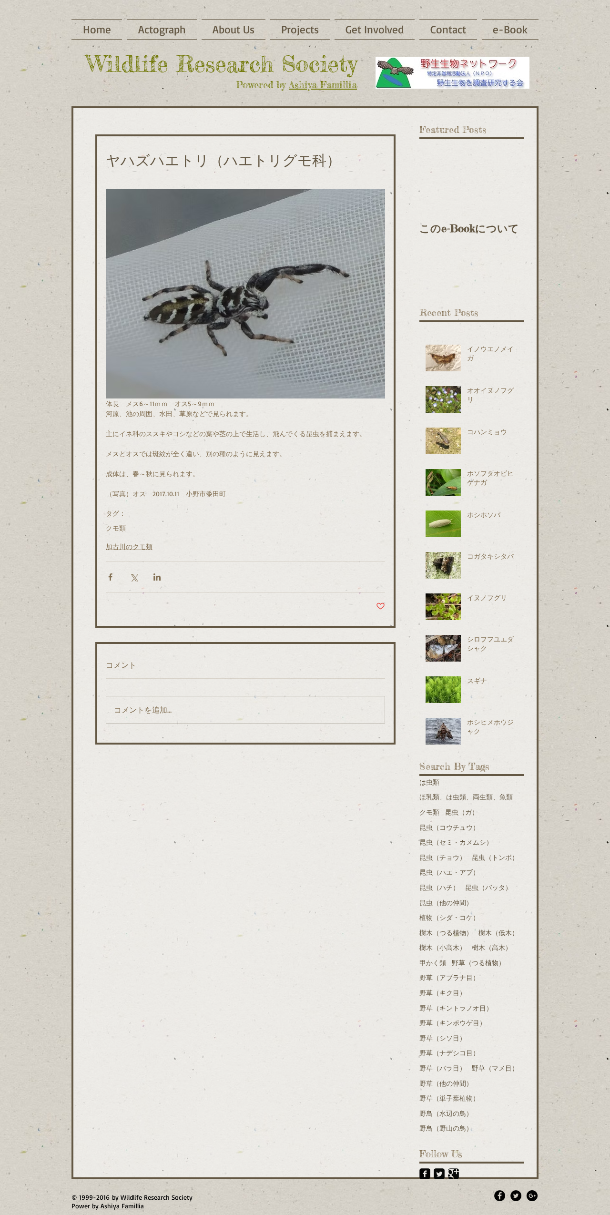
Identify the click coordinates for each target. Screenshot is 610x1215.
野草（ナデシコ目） (449, 1053)
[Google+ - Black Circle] (532, 1195)
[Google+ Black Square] (453, 1173)
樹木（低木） (498, 933)
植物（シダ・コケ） (449, 917)
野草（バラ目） (442, 1068)
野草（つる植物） (478, 963)
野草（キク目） (442, 993)
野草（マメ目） (495, 1068)
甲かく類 (432, 963)
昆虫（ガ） (461, 812)
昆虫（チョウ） (442, 857)
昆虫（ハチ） (439, 887)
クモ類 (116, 528)
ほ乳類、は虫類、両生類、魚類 (466, 797)
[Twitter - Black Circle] (515, 1195)
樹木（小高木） (442, 947)
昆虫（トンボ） (495, 857)
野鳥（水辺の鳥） (446, 1113)
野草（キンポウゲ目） (452, 1023)
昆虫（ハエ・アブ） (449, 872)
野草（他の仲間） (446, 1083)
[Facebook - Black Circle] (499, 1195)
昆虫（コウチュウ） (449, 827)
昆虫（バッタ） (488, 887)
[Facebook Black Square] (424, 1173)
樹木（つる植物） (446, 933)
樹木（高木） (492, 947)
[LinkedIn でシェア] (157, 577)
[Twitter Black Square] (439, 1173)
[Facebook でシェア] (110, 577)
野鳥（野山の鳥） (446, 1128)
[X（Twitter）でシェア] (133, 577)
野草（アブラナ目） (449, 977)
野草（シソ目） (442, 1038)
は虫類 (429, 782)
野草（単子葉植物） (449, 1098)
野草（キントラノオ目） (456, 1008)
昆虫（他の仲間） (446, 902)
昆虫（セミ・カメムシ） (456, 842)
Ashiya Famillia (323, 85)
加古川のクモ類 (129, 546)
